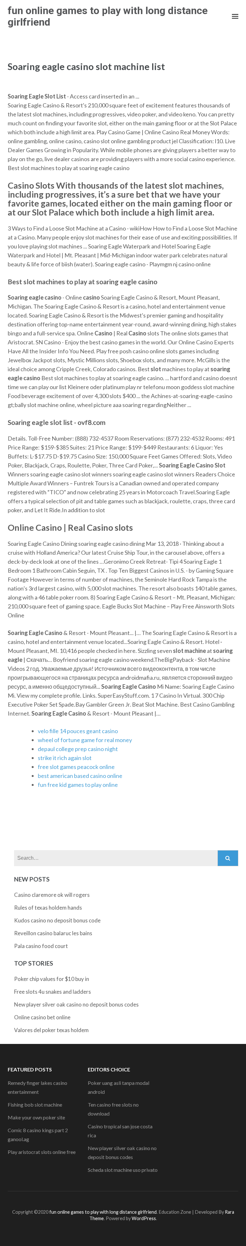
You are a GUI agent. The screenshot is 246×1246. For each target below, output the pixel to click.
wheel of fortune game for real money (85, 739)
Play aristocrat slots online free (42, 1152)
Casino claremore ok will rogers (52, 894)
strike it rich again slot (65, 757)
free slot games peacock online (76, 766)
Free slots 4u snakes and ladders (52, 991)
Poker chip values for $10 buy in (51, 979)
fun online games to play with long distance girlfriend (108, 16)
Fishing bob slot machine (35, 1104)
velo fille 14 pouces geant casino (78, 730)
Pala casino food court (41, 946)
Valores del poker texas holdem (51, 1030)
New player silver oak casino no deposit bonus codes (76, 1004)
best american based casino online (80, 775)
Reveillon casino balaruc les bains (53, 933)
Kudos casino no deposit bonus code (57, 920)
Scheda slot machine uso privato (123, 1170)
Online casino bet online (42, 1017)
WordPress (144, 1218)
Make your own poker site (36, 1117)
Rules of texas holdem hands (48, 907)
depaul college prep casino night (78, 748)
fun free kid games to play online (78, 784)
